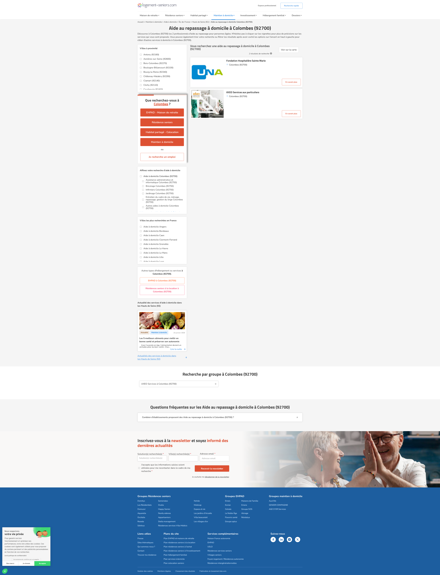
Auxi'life (272, 501)
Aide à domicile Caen (153, 235)
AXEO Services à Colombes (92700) (159, 383)
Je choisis (26, 563)
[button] (5, 571)
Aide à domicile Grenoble (155, 244)
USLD (210, 546)
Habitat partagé (198, 15)
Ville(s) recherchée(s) (179, 454)
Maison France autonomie (219, 538)
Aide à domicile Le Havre (155, 248)
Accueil (141, 22)
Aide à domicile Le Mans (155, 252)
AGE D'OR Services (277, 509)
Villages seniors (214, 555)
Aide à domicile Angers (154, 226)
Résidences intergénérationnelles (222, 563)
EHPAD (211, 542)
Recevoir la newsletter (212, 468)
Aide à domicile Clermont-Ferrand (160, 239)
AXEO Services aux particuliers (242, 92)
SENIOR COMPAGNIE (278, 505)
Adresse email (207, 453)
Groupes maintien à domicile (285, 496)
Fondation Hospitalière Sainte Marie (246, 61)
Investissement (247, 15)
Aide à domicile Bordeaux (156, 231)
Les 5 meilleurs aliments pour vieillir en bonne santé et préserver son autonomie (159, 340)
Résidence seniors (174, 15)
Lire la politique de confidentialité (15, 555)
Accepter (42, 563)
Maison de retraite (149, 15)
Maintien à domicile (223, 15)
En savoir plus (291, 82)
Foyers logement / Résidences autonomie (226, 559)
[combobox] (152, 458)
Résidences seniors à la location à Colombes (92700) (162, 290)
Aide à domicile (170, 22)
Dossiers (296, 15)
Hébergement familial (273, 15)
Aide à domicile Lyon (153, 261)
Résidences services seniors (220, 550)
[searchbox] (152, 458)
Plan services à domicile (174, 559)
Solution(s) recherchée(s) (150, 454)
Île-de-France (184, 22)
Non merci (10, 563)
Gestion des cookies (145, 571)
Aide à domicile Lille (153, 257)
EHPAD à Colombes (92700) (162, 280)
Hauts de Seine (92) (200, 22)
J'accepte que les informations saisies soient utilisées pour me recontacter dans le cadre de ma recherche (165, 468)
